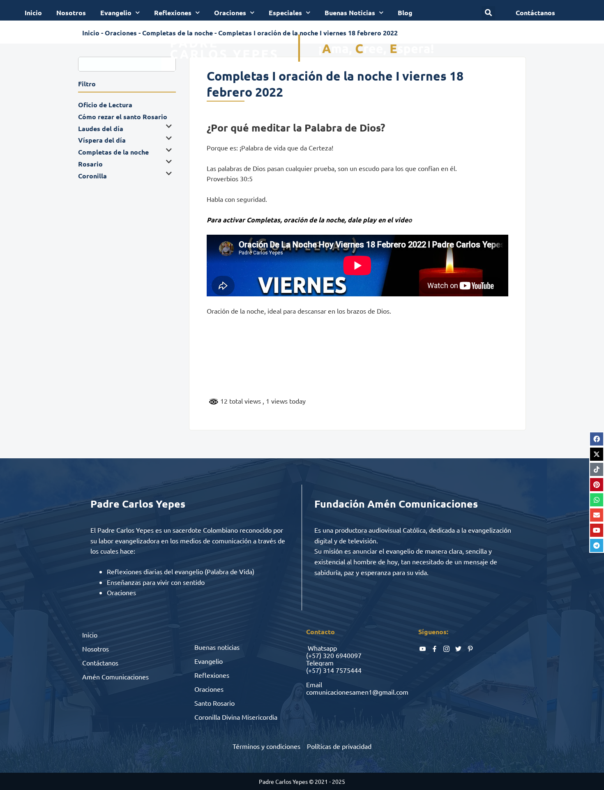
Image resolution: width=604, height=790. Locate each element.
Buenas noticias (217, 647)
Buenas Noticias (350, 12)
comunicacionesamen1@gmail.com (357, 692)
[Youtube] (596, 530)
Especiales (285, 12)
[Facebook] (596, 439)
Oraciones (230, 12)
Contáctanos (100, 662)
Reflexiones (172, 12)
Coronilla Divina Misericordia (235, 717)
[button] (488, 13)
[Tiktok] (596, 469)
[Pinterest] (596, 484)
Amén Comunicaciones (115, 676)
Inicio (33, 12)
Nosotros (71, 12)
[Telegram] (596, 545)
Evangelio (115, 12)
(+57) (313, 655)
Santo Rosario (214, 703)
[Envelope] (596, 515)
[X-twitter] (596, 454)
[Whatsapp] (596, 499)
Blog (405, 12)
